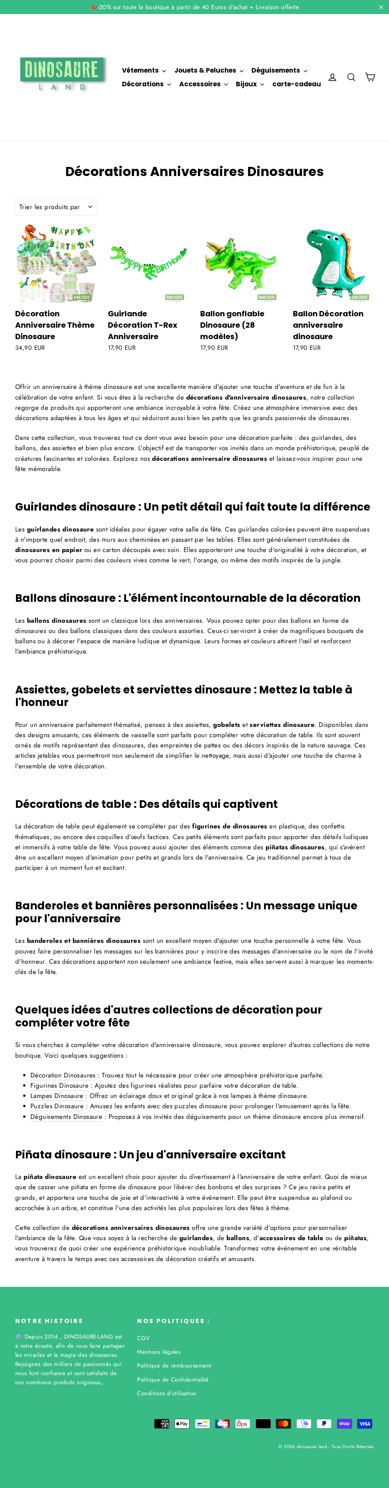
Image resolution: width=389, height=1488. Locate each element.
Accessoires (200, 84)
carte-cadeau (296, 84)
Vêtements (141, 70)
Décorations (143, 84)
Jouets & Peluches (206, 70)
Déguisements (276, 70)
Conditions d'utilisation (166, 1393)
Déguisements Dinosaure (66, 1116)
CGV (143, 1338)
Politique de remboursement (174, 1365)
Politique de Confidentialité (173, 1379)
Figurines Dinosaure (59, 1085)
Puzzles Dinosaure (57, 1105)
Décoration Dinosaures (63, 1075)
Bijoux (247, 84)
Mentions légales (158, 1352)
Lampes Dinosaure (57, 1095)
